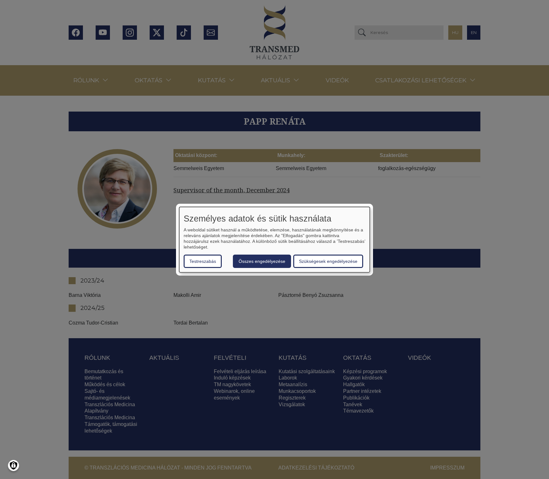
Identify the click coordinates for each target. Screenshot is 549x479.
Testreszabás (202, 261)
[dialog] (274, 239)
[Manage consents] (13, 465)
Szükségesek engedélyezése (328, 261)
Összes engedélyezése (262, 261)
